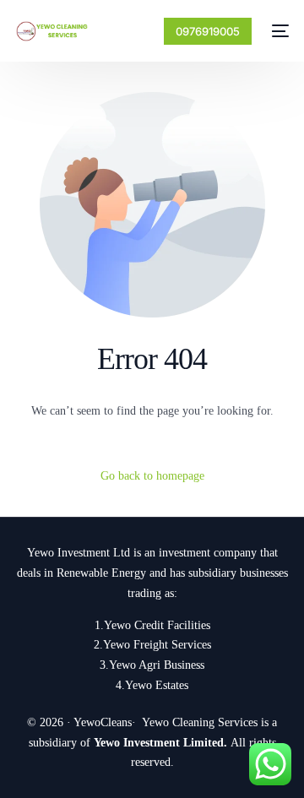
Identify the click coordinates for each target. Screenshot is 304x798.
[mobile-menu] (279, 31)
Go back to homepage (152, 476)
